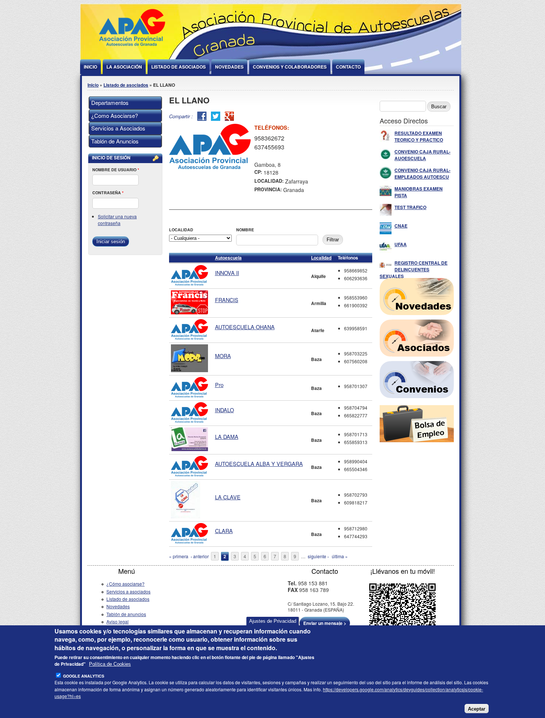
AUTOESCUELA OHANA (245, 327)
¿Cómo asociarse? (125, 583)
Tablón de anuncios (126, 614)
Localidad (181, 229)
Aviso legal (117, 621)
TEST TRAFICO (410, 207)
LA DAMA (226, 436)
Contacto (348, 66)
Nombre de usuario (115, 169)
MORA (223, 356)
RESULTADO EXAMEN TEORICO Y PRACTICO (418, 136)
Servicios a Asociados (118, 128)
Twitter (215, 116)
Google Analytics (83, 676)
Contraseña (107, 192)
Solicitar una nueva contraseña (117, 219)
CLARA (224, 531)
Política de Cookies (110, 664)
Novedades (229, 66)
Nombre (245, 229)
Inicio (90, 66)
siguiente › (318, 556)
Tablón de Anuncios (115, 141)
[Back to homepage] (132, 49)
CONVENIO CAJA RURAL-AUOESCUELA (422, 155)
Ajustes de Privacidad (272, 621)
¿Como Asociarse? (114, 115)
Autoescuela (228, 257)
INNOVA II (227, 273)
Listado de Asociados (178, 66)
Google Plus (229, 116)
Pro (219, 384)
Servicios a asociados (128, 591)
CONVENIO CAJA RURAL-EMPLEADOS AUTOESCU (422, 173)
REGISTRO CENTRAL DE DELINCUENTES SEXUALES (413, 269)
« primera (178, 556)
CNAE (400, 225)
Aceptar (476, 709)
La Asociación (124, 66)
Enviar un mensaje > (324, 623)
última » (340, 556)
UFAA (400, 244)
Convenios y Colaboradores (290, 66)
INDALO (224, 410)
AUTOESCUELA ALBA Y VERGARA (259, 463)
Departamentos (110, 102)
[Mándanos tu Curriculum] (417, 440)
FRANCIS (226, 300)
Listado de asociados (125, 85)
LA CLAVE (228, 497)
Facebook (202, 116)
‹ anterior (200, 556)
